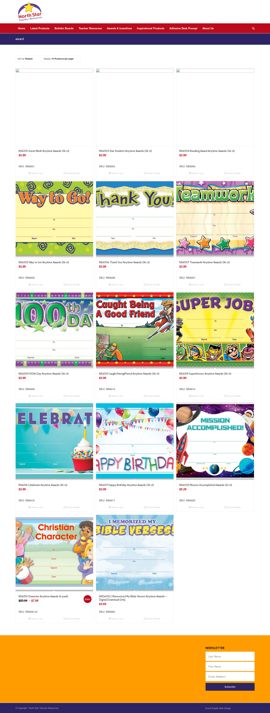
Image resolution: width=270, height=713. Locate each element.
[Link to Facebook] (240, 708)
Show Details (73, 173)
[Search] (252, 28)
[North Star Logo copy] (30, 11)
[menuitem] (21, 28)
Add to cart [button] (37, 173)
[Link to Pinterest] (252, 708)
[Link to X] (246, 708)
